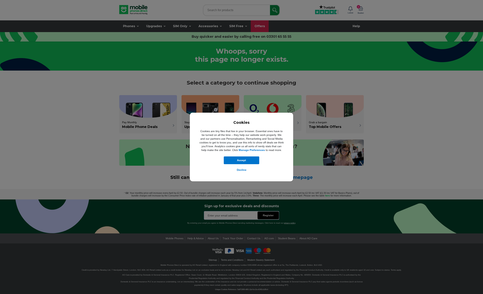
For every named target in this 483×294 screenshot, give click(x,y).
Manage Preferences (252, 150)
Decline (241, 169)
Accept (241, 160)
